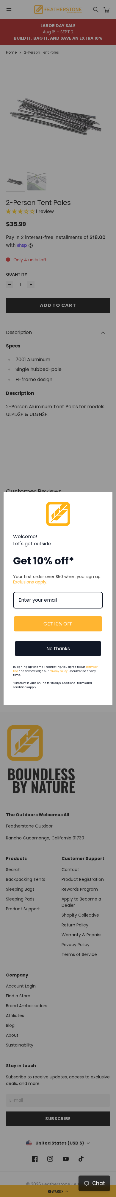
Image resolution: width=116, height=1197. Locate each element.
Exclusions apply (29, 582)
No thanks (58, 648)
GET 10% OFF (58, 623)
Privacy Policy (58, 671)
